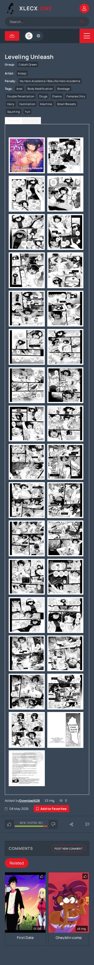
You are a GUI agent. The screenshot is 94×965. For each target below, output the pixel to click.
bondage (63, 89)
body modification (40, 89)
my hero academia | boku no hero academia (50, 81)
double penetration (20, 96)
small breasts (66, 104)
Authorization (84, 8)
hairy (10, 104)
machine (46, 104)
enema (57, 96)
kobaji (22, 73)
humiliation (27, 104)
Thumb (13, 120)
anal (19, 89)
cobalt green (28, 64)
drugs (43, 96)
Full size (31, 120)
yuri (27, 112)
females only (76, 96)
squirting (13, 112)
